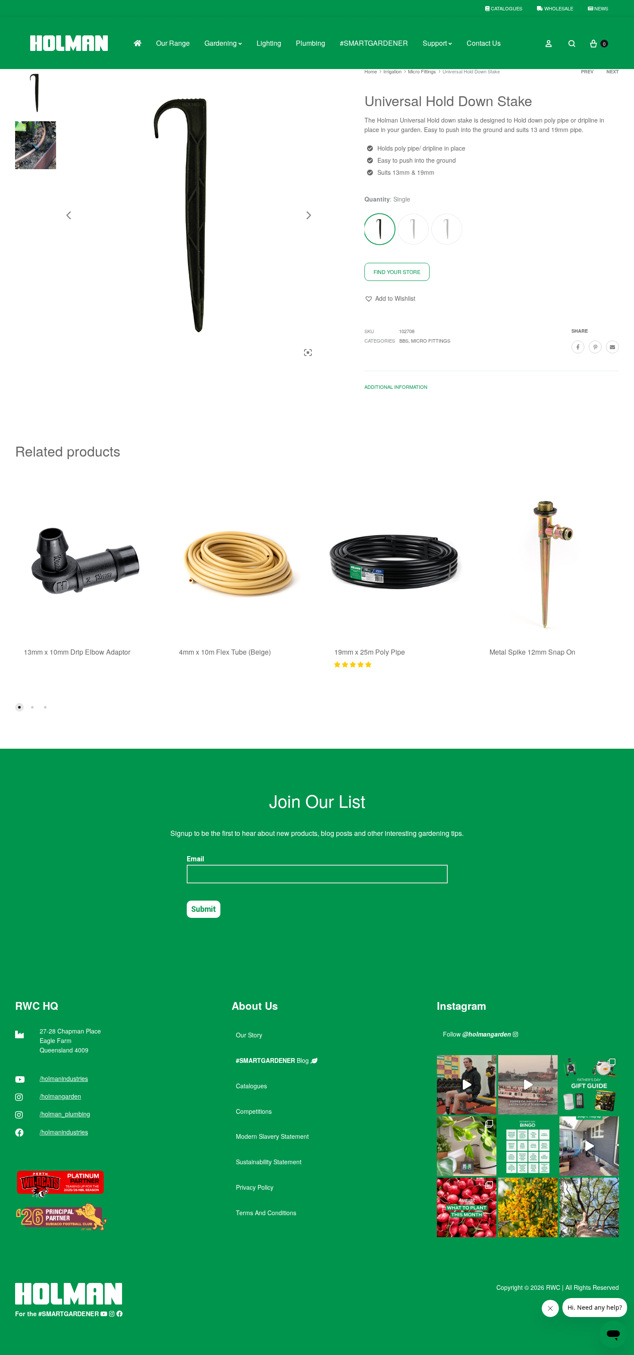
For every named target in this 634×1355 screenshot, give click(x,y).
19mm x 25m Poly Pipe (369, 652)
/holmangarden (60, 1096)
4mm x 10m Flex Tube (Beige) (225, 652)
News (600, 8)
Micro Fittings (422, 71)
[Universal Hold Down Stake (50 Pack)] (447, 229)
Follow (477, 1034)
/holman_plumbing (65, 1113)
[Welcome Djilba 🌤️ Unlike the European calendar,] (528, 1207)
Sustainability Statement (268, 1161)
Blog (273, 1060)
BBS (403, 340)
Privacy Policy (254, 1187)
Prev (587, 71)
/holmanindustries (64, 1078)
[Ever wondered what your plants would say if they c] (528, 1085)
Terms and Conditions (266, 1212)
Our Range (173, 43)
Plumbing (310, 43)
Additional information (395, 386)
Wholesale (558, 8)
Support (435, 43)
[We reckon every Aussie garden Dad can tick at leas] (528, 1146)
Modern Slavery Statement (272, 1136)
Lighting (269, 43)
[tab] (395, 388)
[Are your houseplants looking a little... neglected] (466, 1146)
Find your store (397, 271)
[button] (389, 298)
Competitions (254, 1111)
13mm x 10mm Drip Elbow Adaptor (77, 652)
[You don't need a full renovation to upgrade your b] (589, 1146)
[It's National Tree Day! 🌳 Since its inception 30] (589, 1207)
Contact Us (484, 43)
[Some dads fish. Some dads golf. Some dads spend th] (589, 1085)
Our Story (249, 1034)
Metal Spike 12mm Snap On (532, 652)
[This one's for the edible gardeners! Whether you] (466, 1207)
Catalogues (506, 8)
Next (612, 71)
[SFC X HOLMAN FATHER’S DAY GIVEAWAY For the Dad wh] (466, 1085)
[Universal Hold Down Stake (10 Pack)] (413, 229)
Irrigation (392, 71)
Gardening (220, 43)
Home (370, 71)
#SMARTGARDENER (374, 43)
